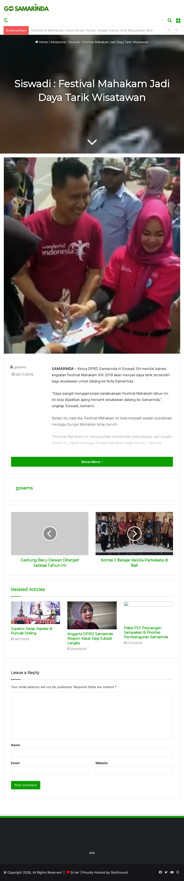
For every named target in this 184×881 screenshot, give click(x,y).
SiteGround (119, 872)
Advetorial (58, 42)
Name (15, 745)
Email (15, 763)
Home (43, 42)
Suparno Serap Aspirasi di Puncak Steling (31, 630)
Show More (91, 462)
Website (101, 763)
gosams (20, 367)
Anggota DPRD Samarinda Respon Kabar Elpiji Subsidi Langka (90, 638)
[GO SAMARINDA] (26, 7)
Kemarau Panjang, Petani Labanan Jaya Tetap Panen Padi (73, 30)
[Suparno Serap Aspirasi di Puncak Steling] (35, 612)
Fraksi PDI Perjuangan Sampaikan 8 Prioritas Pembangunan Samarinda (146, 632)
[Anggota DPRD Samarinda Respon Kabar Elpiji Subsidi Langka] (91, 615)
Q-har (74, 872)
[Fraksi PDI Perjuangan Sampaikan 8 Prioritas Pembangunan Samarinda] (148, 612)
